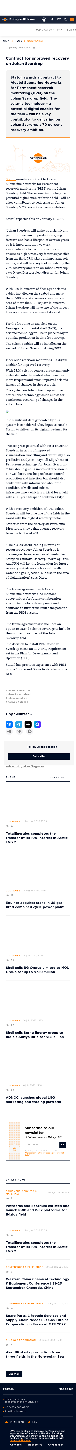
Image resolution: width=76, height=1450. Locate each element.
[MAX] (29, 731)
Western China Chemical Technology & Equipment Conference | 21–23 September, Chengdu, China (37, 1283)
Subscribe (39, 756)
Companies (13, 822)
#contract (25, 694)
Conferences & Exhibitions (24, 1267)
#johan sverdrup (16, 698)
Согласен (16, 1445)
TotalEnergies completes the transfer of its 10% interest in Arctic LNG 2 (37, 838)
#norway (11, 702)
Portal (8, 1389)
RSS (34, 1422)
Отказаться (55, 1445)
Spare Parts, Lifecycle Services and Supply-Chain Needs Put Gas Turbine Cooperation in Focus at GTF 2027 (37, 1320)
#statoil (23, 702)
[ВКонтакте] (19, 731)
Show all (14, 1374)
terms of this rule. (20, 1441)
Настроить (35, 1445)
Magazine (66, 1389)
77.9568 (47, 30)
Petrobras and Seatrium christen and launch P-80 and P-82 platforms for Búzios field (38, 1210)
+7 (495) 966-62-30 (17, 1407)
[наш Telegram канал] (44, 19)
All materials (57, 778)
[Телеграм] (9, 731)
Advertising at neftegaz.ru (25, 766)
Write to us (17, 1422)
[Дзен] (28, 724)
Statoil (11, 179)
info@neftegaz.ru (15, 1411)
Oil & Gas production (21, 1340)
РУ (59, 19)
